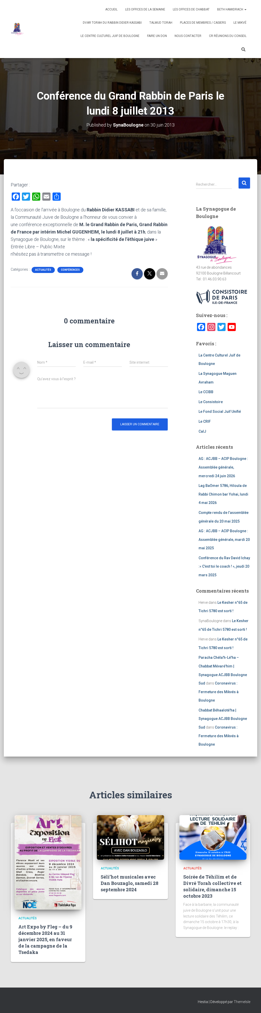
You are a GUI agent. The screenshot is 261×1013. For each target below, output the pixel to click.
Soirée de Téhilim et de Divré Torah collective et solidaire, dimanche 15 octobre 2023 (212, 886)
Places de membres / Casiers (203, 22)
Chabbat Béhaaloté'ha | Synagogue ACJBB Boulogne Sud (223, 718)
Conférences (70, 269)
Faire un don (157, 36)
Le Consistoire (211, 402)
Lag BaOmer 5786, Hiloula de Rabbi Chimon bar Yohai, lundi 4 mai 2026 (223, 494)
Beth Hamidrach (230, 9)
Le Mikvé (239, 22)
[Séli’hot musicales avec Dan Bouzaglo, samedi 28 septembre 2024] (130, 837)
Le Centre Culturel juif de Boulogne (110, 36)
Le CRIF (205, 421)
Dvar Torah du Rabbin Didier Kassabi (112, 22)
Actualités (43, 269)
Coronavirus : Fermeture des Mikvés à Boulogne (219, 691)
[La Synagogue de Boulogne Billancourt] (17, 29)
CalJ (202, 431)
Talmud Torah (160, 22)
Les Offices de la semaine (145, 9)
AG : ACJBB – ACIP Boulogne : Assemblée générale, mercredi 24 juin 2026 (223, 467)
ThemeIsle (242, 1002)
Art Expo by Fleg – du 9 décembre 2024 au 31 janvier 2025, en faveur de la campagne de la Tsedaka (45, 939)
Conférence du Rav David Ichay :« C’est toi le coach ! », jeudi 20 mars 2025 (224, 566)
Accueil (111, 9)
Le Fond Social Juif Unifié (220, 411)
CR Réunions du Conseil (227, 36)
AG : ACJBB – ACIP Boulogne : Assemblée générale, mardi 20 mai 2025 (224, 539)
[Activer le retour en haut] (250, 1002)
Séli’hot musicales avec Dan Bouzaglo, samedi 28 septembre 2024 (129, 883)
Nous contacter (188, 36)
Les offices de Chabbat (191, 9)
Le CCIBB (206, 392)
